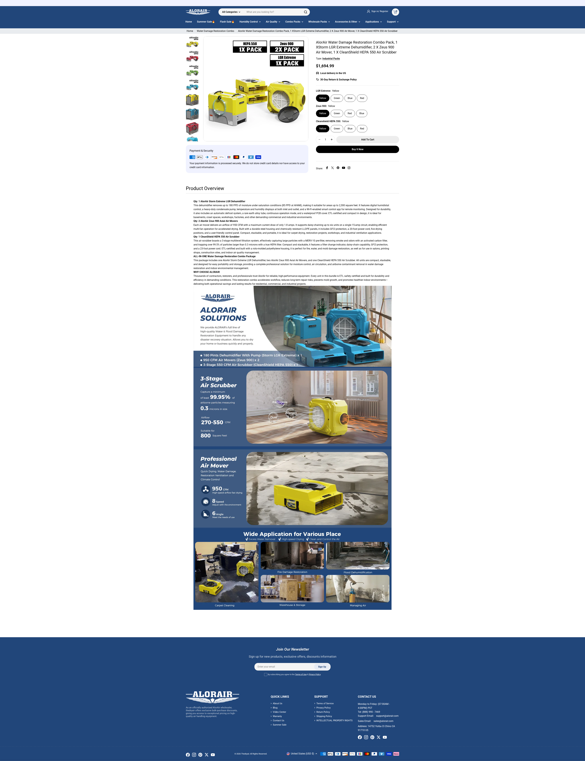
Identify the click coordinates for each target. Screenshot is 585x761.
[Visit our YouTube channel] (213, 755)
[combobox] (264, 12)
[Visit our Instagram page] (194, 755)
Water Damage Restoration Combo (215, 31)
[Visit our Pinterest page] (200, 755)
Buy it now (357, 149)
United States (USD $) (302, 753)
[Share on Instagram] (349, 168)
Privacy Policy (315, 674)
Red (362, 98)
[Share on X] (332, 168)
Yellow (322, 98)
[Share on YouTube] (343, 168)
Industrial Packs (331, 58)
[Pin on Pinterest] (338, 168)
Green (337, 98)
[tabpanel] (292, 404)
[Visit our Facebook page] (188, 755)
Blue (350, 98)
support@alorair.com (387, 715)
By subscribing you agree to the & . (294, 674)
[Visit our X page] (207, 755)
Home (190, 31)
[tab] (205, 189)
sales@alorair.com (383, 721)
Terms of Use (301, 674)
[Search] (305, 12)
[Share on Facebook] (327, 168)
